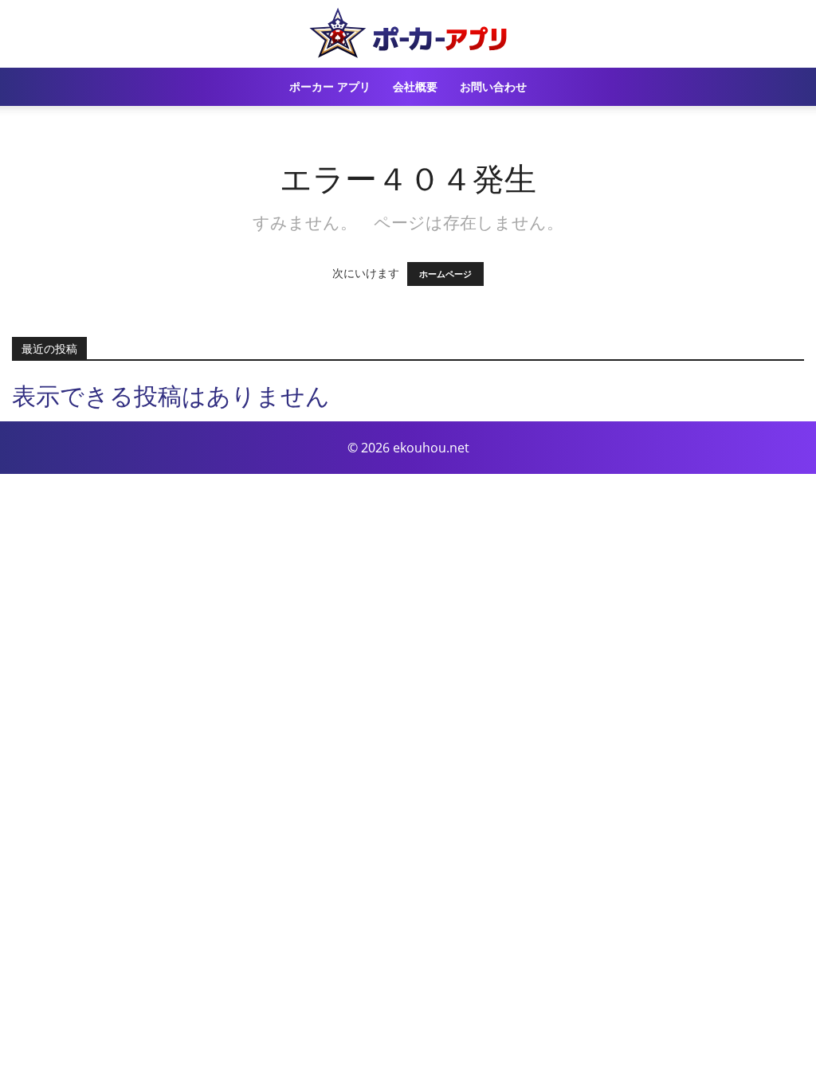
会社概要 (415, 86)
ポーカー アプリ (330, 86)
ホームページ (445, 274)
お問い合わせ (493, 86)
